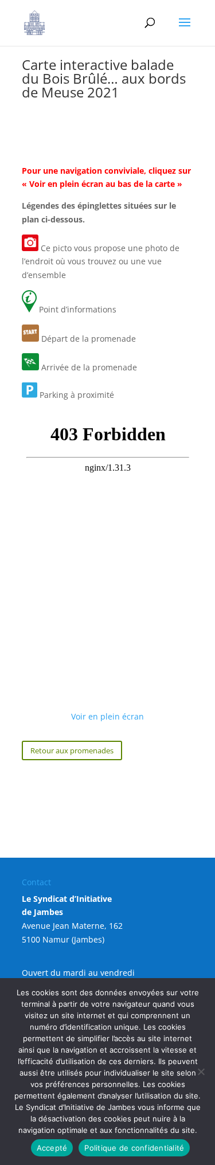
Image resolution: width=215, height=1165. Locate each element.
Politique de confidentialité (134, 1147)
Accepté (52, 1147)
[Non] (200, 1071)
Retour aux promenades (72, 750)
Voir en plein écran (107, 716)
